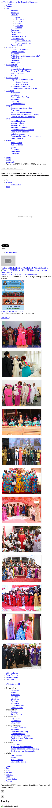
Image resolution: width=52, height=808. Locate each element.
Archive (9, 772)
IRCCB (14, 75)
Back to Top (5, 318)
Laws (17, 17)
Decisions (19, 26)
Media (8, 140)
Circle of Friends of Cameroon (22, 71)
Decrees (18, 21)
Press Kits (14, 34)
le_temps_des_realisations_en (12, 311)
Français (9, 4)
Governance (15, 110)
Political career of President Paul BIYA (25, 56)
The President (11, 47)
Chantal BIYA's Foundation (21, 69)
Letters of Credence (18, 36)
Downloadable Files (18, 762)
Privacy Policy (11, 779)
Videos (13, 147)
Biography (15, 54)
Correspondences (17, 39)
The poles (9, 106)
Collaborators (16, 721)
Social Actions (16, 714)
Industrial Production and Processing (25, 114)
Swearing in (15, 62)
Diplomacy (15, 101)
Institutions (15, 99)
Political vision (16, 58)
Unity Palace (15, 723)
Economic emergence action (21, 108)
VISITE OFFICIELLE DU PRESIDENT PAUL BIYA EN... (24, 268)
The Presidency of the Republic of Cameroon (20, 2)
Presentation (15, 93)
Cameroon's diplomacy (19, 731)
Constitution (15, 95)
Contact (9, 781)
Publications (15, 151)
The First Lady (11, 65)
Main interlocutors (18, 134)
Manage (9, 182)
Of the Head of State (23, 41)
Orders (18, 23)
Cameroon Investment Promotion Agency (26, 136)
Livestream (15, 153)
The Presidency (12, 78)
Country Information (18, 727)
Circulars (18, 28)
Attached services (22, 84)
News (8, 8)
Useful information (18, 104)
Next (8, 187)
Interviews (15, 13)
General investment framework (22, 130)
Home (8, 158)
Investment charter (18, 123)
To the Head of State (23, 43)
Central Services (21, 82)
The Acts (14, 15)
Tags (7, 768)
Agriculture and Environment (22, 112)
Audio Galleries (17, 145)
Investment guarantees (19, 127)
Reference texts (16, 740)
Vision (13, 692)
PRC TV (9, 775)
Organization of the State (20, 97)
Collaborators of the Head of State (24, 88)
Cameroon (10, 91)
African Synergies (17, 73)
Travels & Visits (17, 45)
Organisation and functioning (22, 80)
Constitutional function (19, 49)
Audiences (15, 30)
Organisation (15, 718)
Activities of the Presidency (21, 86)
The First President (18, 52)
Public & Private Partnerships (22, 738)
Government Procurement (20, 736)
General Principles (18, 121)
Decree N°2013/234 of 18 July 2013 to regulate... (20, 274)
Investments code (17, 125)
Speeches (14, 10)
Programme (15, 60)
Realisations (15, 695)
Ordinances (19, 19)
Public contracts (17, 138)
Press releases (16, 32)
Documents (15, 149)
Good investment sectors (20, 132)
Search (8, 770)
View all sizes (16, 185)
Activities (14, 67)
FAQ (8, 777)
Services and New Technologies (23, 117)
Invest (8, 119)
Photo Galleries (16, 143)
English (9, 6)
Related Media (11, 252)
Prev (7, 180)
